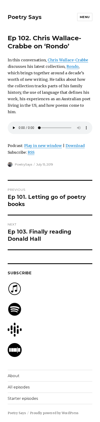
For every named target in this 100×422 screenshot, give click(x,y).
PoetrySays (23, 164)
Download (75, 145)
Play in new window (43, 145)
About (14, 376)
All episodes (19, 387)
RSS (31, 152)
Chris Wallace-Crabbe (68, 60)
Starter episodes (23, 398)
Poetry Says (25, 17)
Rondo (73, 66)
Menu (85, 17)
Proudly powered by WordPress (54, 413)
